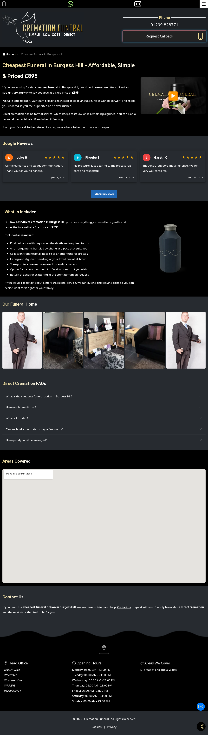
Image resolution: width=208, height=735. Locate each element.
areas (147, 670)
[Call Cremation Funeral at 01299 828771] (3, 4)
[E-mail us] (137, 4)
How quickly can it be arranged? (26, 440)
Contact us (124, 607)
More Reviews (104, 194)
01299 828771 (164, 24)
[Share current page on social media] (201, 726)
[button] (104, 648)
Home (9, 54)
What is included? (17, 418)
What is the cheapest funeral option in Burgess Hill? (39, 396)
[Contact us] (201, 707)
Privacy (112, 727)
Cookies (96, 727)
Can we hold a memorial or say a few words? (34, 429)
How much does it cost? (21, 407)
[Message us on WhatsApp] (70, 4)
